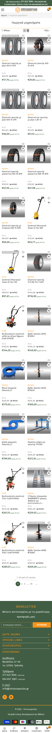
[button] (24, 30)
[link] (14, 729)
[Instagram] (11, 697)
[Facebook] (4, 697)
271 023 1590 (27, 1)
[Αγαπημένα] (23, 36)
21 (31, 584)
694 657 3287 (9, 679)
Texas (30, 223)
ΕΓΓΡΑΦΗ (42, 625)
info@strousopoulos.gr (15, 688)
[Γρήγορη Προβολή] (23, 40)
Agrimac (5, 60)
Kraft (4, 331)
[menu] (2, 9)
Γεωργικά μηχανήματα (18, 15)
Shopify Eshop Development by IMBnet (26, 714)
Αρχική (4, 15)
